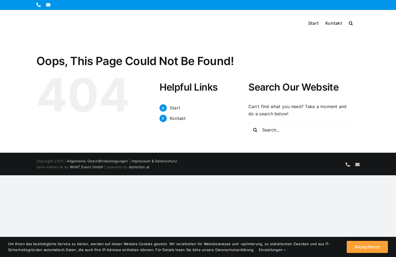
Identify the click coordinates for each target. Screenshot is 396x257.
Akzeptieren (367, 246)
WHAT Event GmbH (86, 167)
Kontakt (178, 118)
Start (175, 107)
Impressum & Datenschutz (154, 161)
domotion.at (139, 167)
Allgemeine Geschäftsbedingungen (97, 161)
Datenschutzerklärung (234, 250)
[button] (351, 22)
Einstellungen (271, 250)
